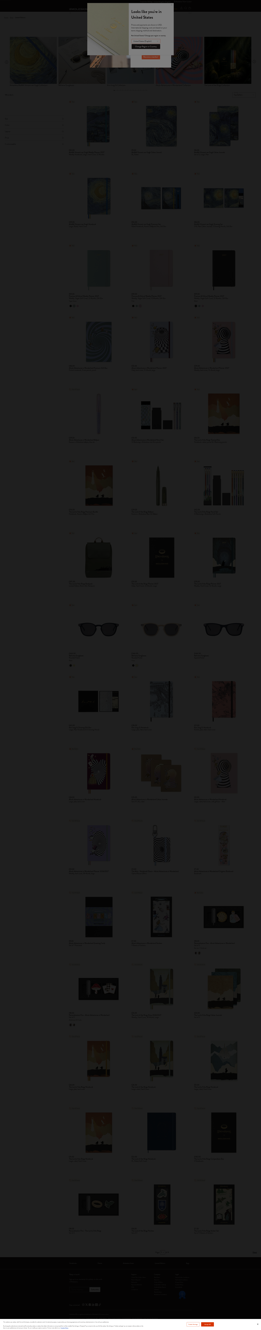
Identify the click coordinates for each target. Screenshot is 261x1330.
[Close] (257, 1324)
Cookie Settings (193, 1324)
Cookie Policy (64, 1328)
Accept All (208, 1324)
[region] (130, 1324)
